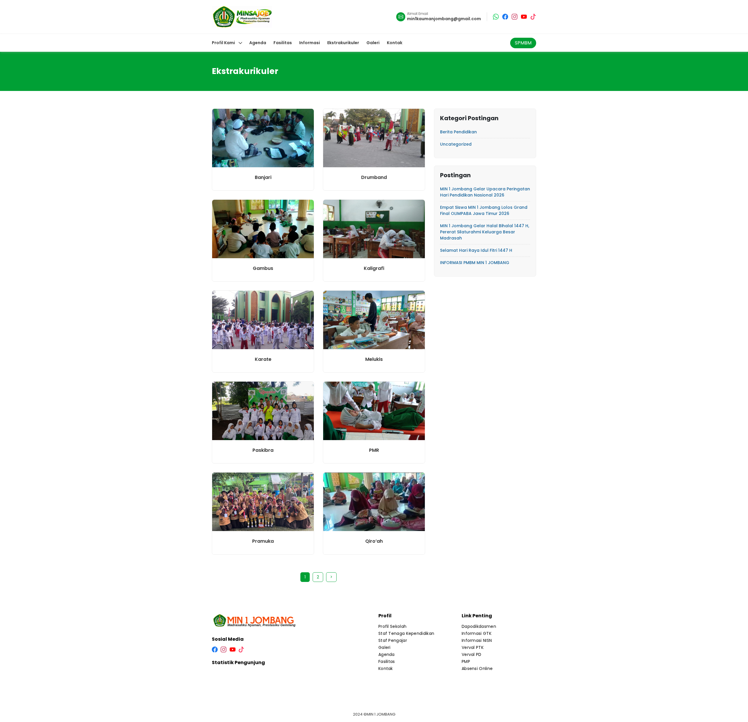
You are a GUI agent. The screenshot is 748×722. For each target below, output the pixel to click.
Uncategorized (456, 144)
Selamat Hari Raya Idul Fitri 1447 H (476, 250)
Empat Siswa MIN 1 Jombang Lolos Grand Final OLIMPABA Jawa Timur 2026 (483, 210)
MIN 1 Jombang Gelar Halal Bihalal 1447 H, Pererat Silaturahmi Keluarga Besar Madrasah (484, 232)
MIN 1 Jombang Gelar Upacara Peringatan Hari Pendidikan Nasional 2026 (485, 192)
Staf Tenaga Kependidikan (406, 633)
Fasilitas (386, 661)
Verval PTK (473, 647)
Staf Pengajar (392, 640)
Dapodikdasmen (479, 626)
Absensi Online (477, 668)
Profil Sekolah (392, 626)
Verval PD (472, 654)
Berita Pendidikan (458, 132)
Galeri (384, 647)
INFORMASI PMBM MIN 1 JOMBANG (474, 263)
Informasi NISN (477, 640)
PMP (466, 661)
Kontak (385, 668)
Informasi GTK (476, 633)
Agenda (386, 654)
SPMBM (523, 42)
